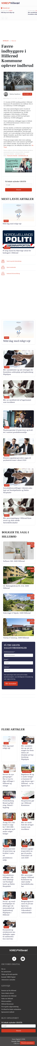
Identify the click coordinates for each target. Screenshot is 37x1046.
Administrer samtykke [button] (8, 980)
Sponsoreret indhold (7, 1012)
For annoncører (6, 972)
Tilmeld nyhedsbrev (27, 1043)
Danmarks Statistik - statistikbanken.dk (17, 156)
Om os (3, 969)
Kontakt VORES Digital (8, 977)
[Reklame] (18, 165)
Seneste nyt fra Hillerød (8, 990)
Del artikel (26, 94)
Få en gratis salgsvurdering (9, 1007)
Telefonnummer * (9, 652)
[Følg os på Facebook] (14, 959)
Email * (6, 659)
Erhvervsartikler (6, 1001)
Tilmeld (18, 190)
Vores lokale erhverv (7, 993)
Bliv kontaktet (10, 683)
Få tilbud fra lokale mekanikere (11, 1009)
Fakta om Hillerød (7, 998)
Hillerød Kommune (7, 1004)
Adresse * (7, 667)
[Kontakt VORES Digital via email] (23, 959)
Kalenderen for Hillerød (8, 996)
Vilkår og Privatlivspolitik (9, 974)
